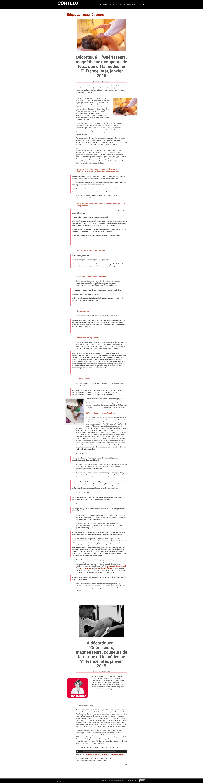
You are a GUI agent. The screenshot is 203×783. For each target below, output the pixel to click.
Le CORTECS (103, 4)
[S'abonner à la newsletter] (146, 4)
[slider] (124, 751)
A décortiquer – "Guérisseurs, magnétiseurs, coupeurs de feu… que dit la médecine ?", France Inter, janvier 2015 (101, 654)
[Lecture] (78, 752)
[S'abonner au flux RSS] (143, 4)
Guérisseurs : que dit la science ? (97, 754)
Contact (60, 781)
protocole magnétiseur (104, 568)
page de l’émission (118, 754)
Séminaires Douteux (130, 4)
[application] (101, 751)
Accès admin (62, 780)
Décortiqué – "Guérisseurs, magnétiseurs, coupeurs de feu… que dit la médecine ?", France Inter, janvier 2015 (101, 66)
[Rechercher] (140, 4)
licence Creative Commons (132, 780)
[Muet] (121, 752)
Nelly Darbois (106, 81)
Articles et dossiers (115, 4)
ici (113, 88)
